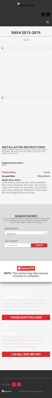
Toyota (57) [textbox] (25, 234)
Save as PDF (27, 268)
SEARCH (39, 245)
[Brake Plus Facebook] (43, 14)
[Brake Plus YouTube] (48, 14)
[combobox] (26, 232)
